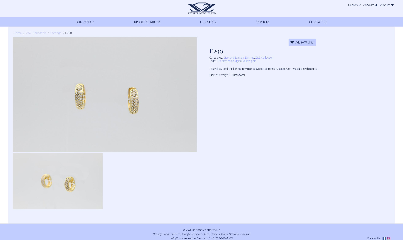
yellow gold (249, 61)
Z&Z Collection (36, 33)
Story (208, 21)
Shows (147, 21)
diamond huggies (232, 61)
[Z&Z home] (201, 8)
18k (218, 61)
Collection (85, 21)
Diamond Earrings (233, 57)
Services (263, 21)
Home (17, 33)
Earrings (55, 33)
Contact (318, 21)
